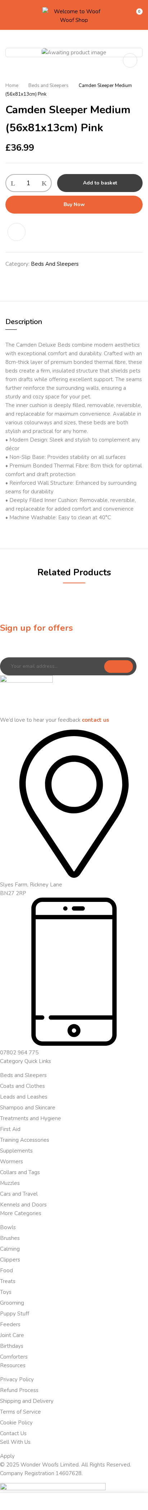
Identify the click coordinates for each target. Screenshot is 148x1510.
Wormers (11, 1161)
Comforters (14, 1356)
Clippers (10, 1259)
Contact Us (13, 1433)
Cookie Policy (16, 1422)
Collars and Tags (20, 1172)
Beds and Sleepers (48, 85)
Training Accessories (24, 1140)
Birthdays (11, 1346)
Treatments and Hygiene (30, 1118)
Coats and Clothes (22, 1086)
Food (6, 1270)
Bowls (8, 1227)
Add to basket (100, 182)
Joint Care (12, 1335)
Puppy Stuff (14, 1313)
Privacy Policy (17, 1379)
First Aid (10, 1129)
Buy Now (74, 204)
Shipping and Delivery (27, 1401)
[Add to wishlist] (20, 232)
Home (11, 85)
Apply (7, 1456)
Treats (7, 1281)
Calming (10, 1249)
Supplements (16, 1150)
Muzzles (10, 1183)
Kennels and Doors (23, 1204)
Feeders (10, 1324)
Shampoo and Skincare (27, 1107)
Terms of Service (20, 1411)
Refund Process (19, 1390)
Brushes (10, 1238)
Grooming (12, 1302)
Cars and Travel (19, 1193)
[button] (136, 14)
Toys (5, 1292)
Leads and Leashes (23, 1096)
